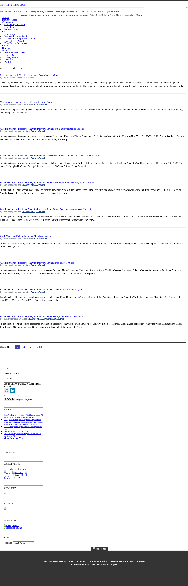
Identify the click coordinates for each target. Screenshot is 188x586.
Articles (5, 17)
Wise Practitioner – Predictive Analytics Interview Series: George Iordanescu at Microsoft (41, 316)
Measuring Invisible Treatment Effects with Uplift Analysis (27, 102)
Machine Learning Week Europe (19, 38)
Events (5, 31)
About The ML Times (14, 52)
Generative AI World (14, 41)
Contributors (10, 27)
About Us (6, 50)
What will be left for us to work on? (16, 431)
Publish (7, 62)
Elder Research (40, 104)
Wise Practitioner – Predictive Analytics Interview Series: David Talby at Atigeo (37, 263)
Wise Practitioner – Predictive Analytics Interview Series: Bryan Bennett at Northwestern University (46, 209)
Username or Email (13, 373)
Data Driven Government (16, 43)
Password (8, 378)
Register (6, 48)
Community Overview (14, 24)
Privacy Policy (11, 57)
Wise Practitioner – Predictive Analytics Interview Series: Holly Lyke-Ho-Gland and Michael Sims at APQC (50, 155)
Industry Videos (9, 20)
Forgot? (19, 399)
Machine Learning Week (15, 36)
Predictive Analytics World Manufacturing (46, 318)
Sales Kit (8, 59)
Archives (8, 542)
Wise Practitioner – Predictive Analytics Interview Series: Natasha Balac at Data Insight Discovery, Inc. (47, 182)
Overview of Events (13, 34)
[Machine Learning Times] (13, 5)
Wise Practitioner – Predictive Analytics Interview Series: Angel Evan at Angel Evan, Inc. (41, 289)
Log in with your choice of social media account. (22, 384)
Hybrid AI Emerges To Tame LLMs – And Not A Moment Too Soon (54, 15)
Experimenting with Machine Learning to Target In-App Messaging (31, 75)
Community (7, 22)
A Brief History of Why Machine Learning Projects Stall (49, 12)
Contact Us (9, 55)
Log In (5, 45)
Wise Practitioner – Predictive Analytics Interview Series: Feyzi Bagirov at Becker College (42, 129)
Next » (40, 347)
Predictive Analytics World (33, 131)
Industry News (11, 29)
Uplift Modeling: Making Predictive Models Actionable (25, 236)
